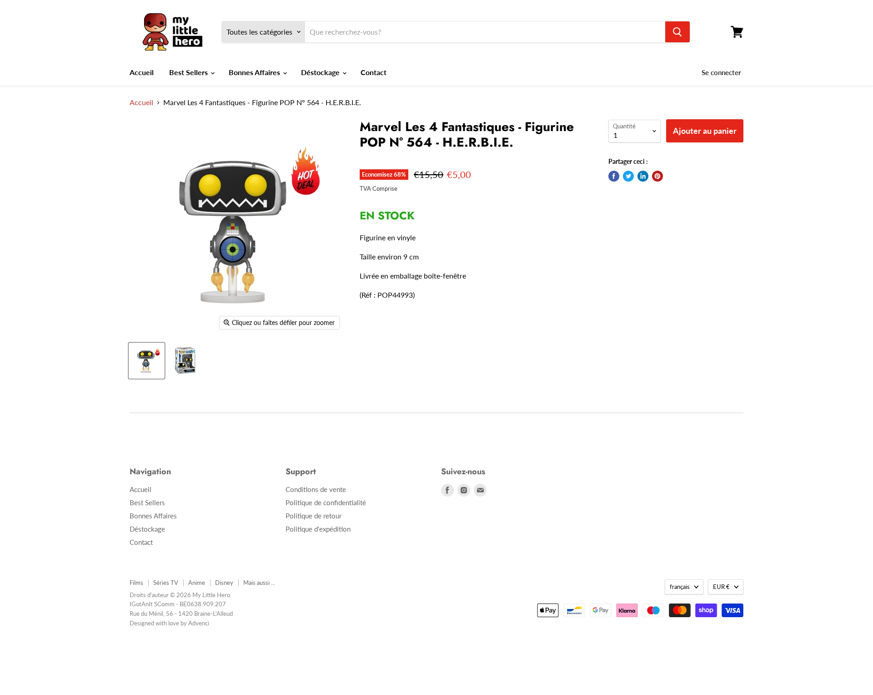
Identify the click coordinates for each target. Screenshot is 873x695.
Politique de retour (313, 516)
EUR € (721, 586)
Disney (224, 582)
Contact (373, 72)
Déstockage (321, 72)
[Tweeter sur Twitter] (628, 176)
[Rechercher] (677, 31)
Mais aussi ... (259, 582)
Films (136, 582)
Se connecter (721, 72)
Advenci (198, 623)
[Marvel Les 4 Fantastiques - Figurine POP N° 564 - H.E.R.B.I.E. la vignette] (147, 361)
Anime (196, 582)
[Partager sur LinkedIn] (642, 176)
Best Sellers (189, 72)
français (680, 586)
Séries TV (165, 582)
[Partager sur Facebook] (613, 176)
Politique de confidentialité (326, 502)
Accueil (142, 72)
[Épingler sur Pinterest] (657, 176)
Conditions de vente (316, 489)
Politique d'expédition (318, 529)
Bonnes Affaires (255, 72)
